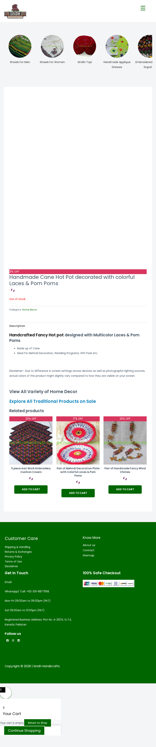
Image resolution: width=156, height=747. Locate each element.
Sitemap (88, 555)
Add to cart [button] (31, 489)
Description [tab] (17, 326)
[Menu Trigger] (143, 8)
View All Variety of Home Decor (43, 392)
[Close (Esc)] (55, 738)
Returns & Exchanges (18, 552)
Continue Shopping (24, 730)
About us (89, 545)
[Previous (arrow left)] (7, 744)
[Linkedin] (18, 640)
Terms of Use (13, 561)
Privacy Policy (13, 556)
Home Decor (29, 309)
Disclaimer (11, 566)
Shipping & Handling (17, 547)
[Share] (39, 738)
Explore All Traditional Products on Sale (52, 401)
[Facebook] (7, 640)
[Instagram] (13, 640)
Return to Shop (37, 723)
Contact (88, 550)
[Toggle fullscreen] (23, 738)
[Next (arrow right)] (23, 744)
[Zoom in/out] (7, 738)
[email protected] (24, 582)
